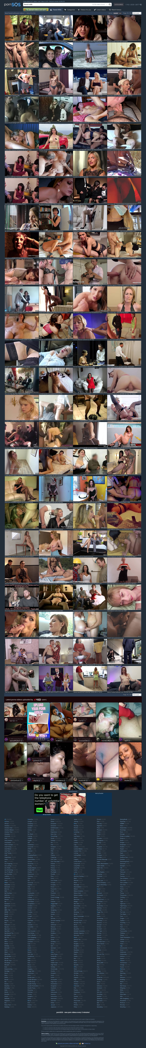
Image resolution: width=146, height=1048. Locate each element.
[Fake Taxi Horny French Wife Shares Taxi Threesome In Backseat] (56, 28)
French (53, 895)
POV (98, 844)
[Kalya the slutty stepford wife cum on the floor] (56, 488)
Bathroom (7, 906)
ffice (75, 967)
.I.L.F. (76, 874)
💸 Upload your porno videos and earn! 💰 (68, 1043)
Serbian (99, 927)
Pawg (75, 1002)
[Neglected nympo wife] (56, 109)
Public (98, 861)
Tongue (122, 918)
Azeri (6, 880)
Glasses (53, 927)
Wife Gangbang (124, 998)
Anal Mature (8, 849)
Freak (52, 891)
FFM (52, 851)
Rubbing (99, 908)
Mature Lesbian (78, 895)
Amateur (7, 825)
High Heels (54, 965)
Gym (52, 946)
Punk (98, 878)
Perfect (76, 1005)
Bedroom (7, 925)
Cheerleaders (31, 859)
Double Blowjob (32, 979)
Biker (6, 939)
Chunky (30, 872)
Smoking (99, 979)
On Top (76, 975)
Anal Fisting (8, 847)
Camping (30, 823)
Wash (121, 971)
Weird (121, 981)
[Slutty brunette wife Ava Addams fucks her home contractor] (90, 570)
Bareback (7, 903)
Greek (52, 939)
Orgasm (76, 977)
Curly (29, 946)
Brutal (6, 996)
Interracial (53, 998)
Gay (52, 916)
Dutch (29, 998)
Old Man (76, 973)
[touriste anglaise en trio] (90, 244)
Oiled (75, 969)
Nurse (75, 960)
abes (6, 882)
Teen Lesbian (123, 882)
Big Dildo (7, 931)
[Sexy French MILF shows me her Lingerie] (124, 299)
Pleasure (99, 830)
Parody (76, 996)
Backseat (7, 887)
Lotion (75, 870)
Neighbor (76, 946)
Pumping (99, 874)
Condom (30, 906)
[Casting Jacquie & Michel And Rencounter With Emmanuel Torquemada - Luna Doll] (56, 136)
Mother (76, 927)
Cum (29, 929)
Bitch (6, 950)
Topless (122, 920)
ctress (7, 821)
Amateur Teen (8, 832)
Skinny (99, 960)
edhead (99, 893)
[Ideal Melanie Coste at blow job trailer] (124, 597)
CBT (29, 842)
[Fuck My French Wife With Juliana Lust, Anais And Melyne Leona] (90, 136)
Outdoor (76, 984)
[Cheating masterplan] (124, 55)
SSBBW (122, 823)
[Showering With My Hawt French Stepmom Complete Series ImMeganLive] (22, 597)
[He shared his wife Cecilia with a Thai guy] (56, 55)
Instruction (54, 996)
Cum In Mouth (32, 935)
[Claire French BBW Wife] (90, 461)
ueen (98, 889)
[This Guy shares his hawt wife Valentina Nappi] (22, 570)
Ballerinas (7, 897)
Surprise (122, 855)
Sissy (98, 956)
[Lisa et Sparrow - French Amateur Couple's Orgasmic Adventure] (124, 190)
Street (121, 840)
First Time (54, 859)
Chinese (30, 861)
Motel (75, 925)
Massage (76, 884)
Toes (121, 916)
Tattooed (122, 872)
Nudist (76, 956)
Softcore (99, 986)
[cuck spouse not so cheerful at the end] (90, 543)
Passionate (77, 1000)
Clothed (30, 884)
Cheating (30, 857)
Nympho (76, 965)
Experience (54, 832)
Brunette (7, 994)
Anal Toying (8, 853)
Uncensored (123, 948)
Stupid (122, 849)
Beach (6, 914)
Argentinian (8, 857)
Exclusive (53, 825)
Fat (52, 842)
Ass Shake (8, 868)
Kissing (76, 825)
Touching (122, 922)
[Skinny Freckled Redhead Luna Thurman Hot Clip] (124, 678)
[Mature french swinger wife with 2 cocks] (22, 109)
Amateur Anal (8, 828)
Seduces (99, 922)
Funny (52, 899)
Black (6, 952)
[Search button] (110, 4)
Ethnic (52, 821)
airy (52, 952)
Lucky (75, 872)
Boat (6, 967)
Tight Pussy (123, 906)
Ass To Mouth (9, 872)
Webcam (122, 977)
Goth (52, 935)
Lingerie (76, 859)
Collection (30, 895)
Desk (29, 958)
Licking (76, 853)
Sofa (98, 984)
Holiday (53, 967)
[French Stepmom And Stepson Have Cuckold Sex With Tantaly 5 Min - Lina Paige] (124, 543)
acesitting (54, 836)
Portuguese (100, 840)
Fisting (53, 866)
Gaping (53, 912)
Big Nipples (8, 935)
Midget (76, 901)
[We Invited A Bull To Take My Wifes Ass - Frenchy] (124, 82)
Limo (75, 857)
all (121, 868)
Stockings (123, 830)
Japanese (53, 1007)
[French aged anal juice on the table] (22, 272)
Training (122, 929)
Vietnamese (123, 962)
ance (29, 950)
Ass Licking (8, 866)
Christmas (30, 863)
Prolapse (99, 855)
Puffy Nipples (100, 872)
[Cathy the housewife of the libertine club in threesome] (22, 244)
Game (52, 908)
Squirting (122, 821)
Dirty (29, 962)
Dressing (30, 990)
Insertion (53, 994)
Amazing (7, 834)
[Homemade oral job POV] (124, 109)
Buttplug (7, 1007)
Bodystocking (8, 969)
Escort (52, 819)
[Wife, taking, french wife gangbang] (56, 272)
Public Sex (100, 868)
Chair (29, 853)
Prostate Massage (102, 859)
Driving (30, 994)
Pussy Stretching (101, 884)
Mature (76, 889)
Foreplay (53, 884)
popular (116, 13)
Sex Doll (99, 929)
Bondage (7, 971)
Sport (98, 1005)
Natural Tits (77, 939)
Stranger (122, 834)
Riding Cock (100, 899)
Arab (6, 855)
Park (75, 994)
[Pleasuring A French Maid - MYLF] (90, 217)
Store (121, 832)
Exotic (52, 830)
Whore (122, 992)
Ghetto (53, 922)
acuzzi (53, 1005)
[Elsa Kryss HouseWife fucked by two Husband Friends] (22, 488)
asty (75, 937)
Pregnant (99, 847)
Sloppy (99, 971)
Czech (29, 948)
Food (52, 878)
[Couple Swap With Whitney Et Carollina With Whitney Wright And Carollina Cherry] (90, 28)
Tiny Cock (123, 908)
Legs (75, 844)
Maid (75, 878)
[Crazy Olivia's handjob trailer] (124, 651)
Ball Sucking (8, 893)
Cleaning (30, 876)
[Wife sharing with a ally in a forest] (22, 624)
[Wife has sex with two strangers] (56, 624)
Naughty (76, 943)
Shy (98, 952)
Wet (121, 984)
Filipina (53, 855)
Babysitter (7, 884)
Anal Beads (8, 842)
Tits (121, 910)
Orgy (75, 979)
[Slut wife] (56, 407)
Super (121, 853)
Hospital (53, 973)
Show (98, 948)
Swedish (122, 859)
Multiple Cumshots (79, 931)
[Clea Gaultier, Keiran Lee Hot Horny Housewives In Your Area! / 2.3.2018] (90, 299)
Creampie (30, 920)
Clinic (29, 878)
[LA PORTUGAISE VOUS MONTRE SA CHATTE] (56, 380)
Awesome (7, 878)
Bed (6, 922)
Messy (76, 897)
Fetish (52, 849)
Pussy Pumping (101, 882)
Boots (6, 973)
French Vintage (55, 897)
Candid (30, 828)
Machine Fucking (78, 876)
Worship (122, 1005)
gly (121, 946)
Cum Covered (31, 931)
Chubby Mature (32, 868)
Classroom (31, 874)
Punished (99, 876)
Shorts (99, 946)
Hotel (52, 975)
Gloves (53, 931)
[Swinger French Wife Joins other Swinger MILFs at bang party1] (22, 434)
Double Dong (31, 981)
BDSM (6, 912)
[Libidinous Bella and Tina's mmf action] (90, 190)
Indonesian (54, 992)
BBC (6, 908)
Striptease (123, 844)
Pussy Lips (100, 880)
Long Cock (77, 863)
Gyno (52, 950)
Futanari (53, 901)
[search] (60, 4)
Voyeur (122, 967)
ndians (53, 990)
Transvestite (123, 931)
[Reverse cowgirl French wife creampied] (124, 28)
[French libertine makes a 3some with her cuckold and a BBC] (22, 461)
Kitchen (76, 828)
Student (122, 847)
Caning (30, 830)
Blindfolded (8, 956)
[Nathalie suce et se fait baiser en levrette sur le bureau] (56, 326)
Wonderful (123, 1000)
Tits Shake (123, 914)
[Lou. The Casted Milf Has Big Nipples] (124, 326)
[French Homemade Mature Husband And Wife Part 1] (90, 407)
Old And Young (78, 971)
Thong (122, 893)
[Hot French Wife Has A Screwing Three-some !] (22, 163)
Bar (5, 901)
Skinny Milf (100, 962)
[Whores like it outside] (124, 163)
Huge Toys (54, 981)
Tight (121, 901)
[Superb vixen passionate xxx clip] (124, 624)
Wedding (122, 979)
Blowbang (7, 962)
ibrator (122, 960)
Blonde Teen (8, 960)
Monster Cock (78, 920)
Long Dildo (77, 866)
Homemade (54, 969)
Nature (76, 941)
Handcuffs (54, 956)
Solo (98, 990)
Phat (98, 821)
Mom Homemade (79, 916)
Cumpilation (31, 939)
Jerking (76, 821)
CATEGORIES (118, 4)
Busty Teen (8, 1005)
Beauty (6, 920)
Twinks (122, 941)
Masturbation (77, 887)
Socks (98, 981)
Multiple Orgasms (79, 933)
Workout (122, 1002)
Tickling (122, 897)
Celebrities (31, 844)
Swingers (122, 866)
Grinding (53, 941)
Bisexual (7, 948)
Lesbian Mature (78, 849)
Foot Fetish (54, 880)
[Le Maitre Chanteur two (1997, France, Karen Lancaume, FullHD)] (22, 407)
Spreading (99, 1007)
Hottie (52, 977)
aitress (122, 969)
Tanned (122, 870)
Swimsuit (122, 863)
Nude (75, 954)
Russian (99, 910)
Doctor (30, 967)
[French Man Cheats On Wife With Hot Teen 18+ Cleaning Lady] (124, 380)
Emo (29, 1002)
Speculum (99, 1000)
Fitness (53, 868)
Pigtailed (99, 825)
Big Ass (7, 927)
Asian (6, 859)
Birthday (7, 946)
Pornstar (99, 838)
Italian (52, 1002)
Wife (121, 996)
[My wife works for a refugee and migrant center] (22, 217)
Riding (98, 897)
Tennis (122, 889)
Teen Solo (123, 884)
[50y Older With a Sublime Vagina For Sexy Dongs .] (22, 353)
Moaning (76, 912)
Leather (76, 842)
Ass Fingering (8, 863)
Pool (98, 836)
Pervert (99, 819)
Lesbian (76, 847)
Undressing (123, 954)
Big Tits (7, 937)
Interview (53, 1000)
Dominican (31, 973)
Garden (53, 914)
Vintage (122, 965)
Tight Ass (122, 903)
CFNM (29, 849)
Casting (30, 836)
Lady (75, 834)
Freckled (53, 893)
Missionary (77, 906)
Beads (6, 916)
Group (52, 943)
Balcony (7, 889)
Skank (98, 958)
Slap (98, 967)
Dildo (29, 960)
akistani (76, 986)
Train (121, 927)
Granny (53, 937)
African (7, 823)
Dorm (29, 975)
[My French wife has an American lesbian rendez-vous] (22, 651)
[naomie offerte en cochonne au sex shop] (90, 326)
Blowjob (7, 965)
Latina (75, 840)
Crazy (29, 918)
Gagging (53, 906)
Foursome (54, 889)
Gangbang (53, 910)
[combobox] (64, 4)
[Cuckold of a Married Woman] (90, 163)
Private (99, 853)
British (6, 992)
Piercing (99, 823)
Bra (5, 981)
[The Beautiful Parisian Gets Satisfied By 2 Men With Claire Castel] (90, 272)
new (120, 13)
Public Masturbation (102, 863)
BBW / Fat (7, 910)
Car (29, 832)
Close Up (30, 882)
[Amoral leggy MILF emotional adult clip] (124, 461)
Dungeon (30, 996)
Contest (30, 908)
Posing (99, 842)
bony (29, 1000)
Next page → (137, 13)
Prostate (99, 857)
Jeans (75, 819)
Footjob (53, 882)
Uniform (122, 956)
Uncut (121, 950)
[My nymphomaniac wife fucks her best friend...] (56, 543)
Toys (121, 925)
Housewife (54, 979)
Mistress (76, 908)
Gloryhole (53, 929)
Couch (29, 914)
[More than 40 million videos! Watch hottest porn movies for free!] (15, 4)
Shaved (99, 935)
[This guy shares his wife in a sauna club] (22, 516)
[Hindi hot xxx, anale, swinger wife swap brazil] (124, 434)
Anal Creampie (9, 844)
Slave (98, 969)
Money (76, 918)
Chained (30, 851)
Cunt (29, 943)
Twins (121, 943)
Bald (6, 891)
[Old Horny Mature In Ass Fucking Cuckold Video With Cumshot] (124, 272)
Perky (75, 1007)
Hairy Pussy (54, 954)
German (53, 918)
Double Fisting (32, 984)
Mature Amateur (78, 891)
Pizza (98, 828)
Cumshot (30, 941)
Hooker (53, 971)
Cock (29, 891)
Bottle (6, 977)
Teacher (122, 874)
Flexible (53, 874)
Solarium (99, 988)
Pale (75, 988)
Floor (52, 876)
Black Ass (7, 954)
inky (75, 823)
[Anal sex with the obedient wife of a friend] (90, 353)
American (7, 836)
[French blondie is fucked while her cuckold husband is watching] (56, 651)
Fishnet (53, 863)
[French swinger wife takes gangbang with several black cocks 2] (56, 434)
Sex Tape (99, 931)
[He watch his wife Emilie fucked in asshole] (90, 597)
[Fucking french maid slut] (90, 516)
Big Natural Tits (9, 933)
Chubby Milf (31, 870)
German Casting (55, 920)
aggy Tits (100, 912)
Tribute (122, 935)
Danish (30, 952)
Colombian (31, 901)
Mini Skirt (76, 903)
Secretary (99, 920)
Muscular (76, 935)
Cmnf (29, 889)
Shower (99, 950)
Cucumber (30, 927)
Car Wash (30, 834)
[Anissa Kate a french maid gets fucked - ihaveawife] (124, 353)
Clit (29, 880)
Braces (6, 984)
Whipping (122, 988)
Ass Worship (8, 874)
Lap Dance (77, 836)
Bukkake (7, 998)
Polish (98, 834)
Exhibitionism (54, 828)
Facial (52, 838)
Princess (99, 849)
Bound (6, 979)
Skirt (98, 965)
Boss (6, 975)
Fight (52, 853)
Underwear (123, 952)
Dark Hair (30, 954)
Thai (121, 891)
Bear (6, 918)
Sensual (99, 925)
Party (75, 998)
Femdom (53, 847)
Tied (121, 899)
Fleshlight (53, 872)
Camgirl (30, 821)
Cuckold (30, 925)
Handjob (53, 958)
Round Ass (100, 906)
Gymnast (53, 948)
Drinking (30, 992)
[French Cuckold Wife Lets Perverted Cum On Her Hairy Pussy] (56, 570)
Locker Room (77, 861)
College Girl (31, 899)
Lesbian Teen (77, 851)
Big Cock (7, 929)
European (53, 823)
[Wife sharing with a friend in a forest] (22, 28)
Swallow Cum (124, 857)
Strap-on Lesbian (125, 836)
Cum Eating (31, 933)
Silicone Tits (100, 954)
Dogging (30, 969)
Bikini (6, 941)
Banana (7, 899)
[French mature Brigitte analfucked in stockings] (56, 217)
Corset (29, 910)
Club (29, 887)
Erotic (29, 1007)
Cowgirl (30, 916)
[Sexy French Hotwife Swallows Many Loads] (124, 488)
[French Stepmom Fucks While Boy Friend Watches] (124, 407)
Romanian (100, 901)
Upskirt (122, 958)
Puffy (98, 870)
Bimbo (6, 943)
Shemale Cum (101, 941)
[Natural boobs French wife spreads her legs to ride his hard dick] (124, 570)
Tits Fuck (122, 912)
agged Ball (54, 903)
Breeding (7, 988)
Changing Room (32, 855)
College (30, 897)
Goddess (53, 933)
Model (75, 914)
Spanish (99, 996)
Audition (7, 876)
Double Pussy (31, 988)
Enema (30, 1005)
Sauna (98, 916)
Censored (30, 847)
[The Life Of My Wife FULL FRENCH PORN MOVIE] (22, 380)
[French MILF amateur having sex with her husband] (22, 136)
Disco (29, 965)
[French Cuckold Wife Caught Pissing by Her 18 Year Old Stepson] (90, 651)
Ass (6, 861)
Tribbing (122, 933)
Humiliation (54, 984)
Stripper (122, 842)
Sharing (99, 933)
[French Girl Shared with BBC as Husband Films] (90, 434)
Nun (75, 958)
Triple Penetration (125, 937)
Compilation (31, 903)
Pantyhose (77, 992)
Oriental (76, 981)
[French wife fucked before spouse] (90, 380)
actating (76, 832)
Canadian (30, 825)
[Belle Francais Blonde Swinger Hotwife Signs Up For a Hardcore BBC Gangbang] (90, 82)
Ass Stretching (9, 870)
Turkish (122, 939)
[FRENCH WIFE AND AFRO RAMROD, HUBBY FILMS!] (22, 326)
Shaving (99, 937)
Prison (99, 851)
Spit (98, 1002)
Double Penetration (33, 986)
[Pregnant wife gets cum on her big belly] (90, 624)
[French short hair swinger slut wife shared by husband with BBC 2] (56, 461)
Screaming (100, 918)
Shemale (99, 939)
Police (98, 832)
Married (76, 880)
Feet (52, 844)
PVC (98, 887)
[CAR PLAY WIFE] (56, 353)
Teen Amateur (124, 878)
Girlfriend (53, 925)
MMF (75, 910)
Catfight (30, 838)
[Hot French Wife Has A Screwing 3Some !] (22, 190)
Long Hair (76, 868)
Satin (98, 914)
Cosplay (30, 912)
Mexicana (76, 899)
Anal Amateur (8, 840)
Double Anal (31, 977)
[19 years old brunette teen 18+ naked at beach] (90, 55)
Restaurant (100, 895)
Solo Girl (99, 992)
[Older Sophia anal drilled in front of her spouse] (56, 516)
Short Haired (100, 943)
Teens (121, 887)
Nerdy (75, 948)
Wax (121, 975)
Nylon (75, 962)
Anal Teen (7, 851)
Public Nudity (100, 866)
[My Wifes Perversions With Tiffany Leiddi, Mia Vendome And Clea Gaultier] (56, 190)
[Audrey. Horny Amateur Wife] (22, 82)
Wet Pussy (123, 986)
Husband (53, 988)
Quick (98, 891)
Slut (98, 975)
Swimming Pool (124, 861)
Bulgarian (7, 1000)
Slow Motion (100, 973)
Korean (76, 830)
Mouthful (76, 929)
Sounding (99, 994)
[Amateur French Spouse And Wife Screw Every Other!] (22, 299)
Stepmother (123, 828)
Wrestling (122, 1007)
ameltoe (30, 819)
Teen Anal (123, 880)
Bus (6, 1002)
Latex (75, 838)
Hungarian (54, 986)
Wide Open (123, 994)
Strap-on (122, 838)
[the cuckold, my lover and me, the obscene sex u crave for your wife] (22, 543)
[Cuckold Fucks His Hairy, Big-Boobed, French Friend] (124, 136)
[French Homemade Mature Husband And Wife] (56, 597)
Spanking (99, 998)
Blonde (6, 958)
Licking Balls (77, 855)
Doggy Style (31, 971)
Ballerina (7, 895)
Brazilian (7, 986)
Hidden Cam (54, 962)
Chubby (30, 866)
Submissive (123, 851)
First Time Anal (55, 861)
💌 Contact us (86, 1043)
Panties (76, 990)
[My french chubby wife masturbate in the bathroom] (90, 488)
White (121, 990)
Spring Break (123, 819)
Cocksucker (31, 893)
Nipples (76, 952)
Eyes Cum (53, 834)
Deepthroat (31, 956)
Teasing (122, 876)
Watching (122, 973)
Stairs (121, 825)
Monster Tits (77, 922)
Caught (30, 840)
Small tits (99, 977)
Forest (52, 887)
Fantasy (53, 840)
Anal (6, 838)
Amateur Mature (9, 830)
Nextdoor (76, 950)
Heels (52, 960)
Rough (98, 903)
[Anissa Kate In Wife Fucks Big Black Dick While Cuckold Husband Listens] (56, 299)
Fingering (53, 857)
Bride (6, 990)
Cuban (29, 922)
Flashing (53, 870)
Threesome (123, 895)
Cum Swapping (32, 937)
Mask (75, 882)
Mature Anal (77, 893)
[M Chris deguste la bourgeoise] (56, 163)
